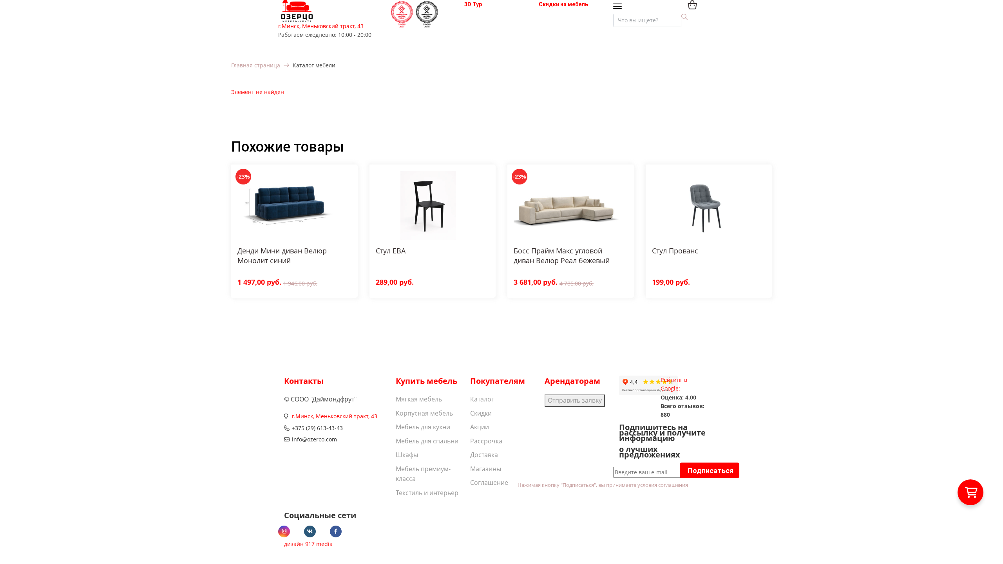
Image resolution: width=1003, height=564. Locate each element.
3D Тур (473, 4)
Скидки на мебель (563, 4)
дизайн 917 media (308, 544)
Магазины (485, 469)
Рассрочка (486, 441)
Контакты (304, 381)
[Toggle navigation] (619, 7)
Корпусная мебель (424, 413)
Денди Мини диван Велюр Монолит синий (282, 255)
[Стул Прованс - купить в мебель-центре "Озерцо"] (704, 205)
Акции (479, 427)
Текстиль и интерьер (427, 492)
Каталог (482, 399)
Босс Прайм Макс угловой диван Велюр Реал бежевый (562, 255)
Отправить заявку (575, 400)
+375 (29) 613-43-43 (317, 428)
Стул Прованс (675, 250)
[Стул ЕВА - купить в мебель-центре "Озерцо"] (428, 205)
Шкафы (407, 454)
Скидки (481, 413)
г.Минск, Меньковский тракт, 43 (321, 26)
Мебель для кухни (423, 427)
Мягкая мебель (419, 399)
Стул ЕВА (391, 250)
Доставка (484, 454)
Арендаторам (572, 381)
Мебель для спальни (427, 441)
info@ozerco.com (314, 439)
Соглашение (489, 482)
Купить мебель (426, 381)
